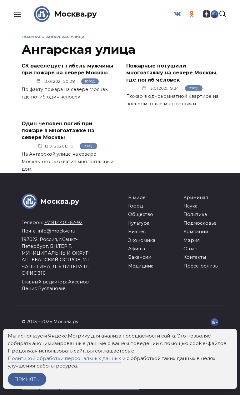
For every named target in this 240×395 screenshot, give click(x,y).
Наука (190, 206)
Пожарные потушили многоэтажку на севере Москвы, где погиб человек (172, 73)
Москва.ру (75, 13)
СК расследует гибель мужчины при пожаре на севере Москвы (67, 69)
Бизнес (137, 231)
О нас (190, 249)
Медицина (140, 266)
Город (90, 81)
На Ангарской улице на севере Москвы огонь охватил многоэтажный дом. (67, 161)
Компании (195, 231)
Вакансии (139, 257)
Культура (138, 223)
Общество (140, 214)
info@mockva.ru (56, 231)
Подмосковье (200, 223)
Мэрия (191, 240)
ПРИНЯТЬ (27, 379)
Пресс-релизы (200, 266)
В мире (137, 197)
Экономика (141, 240)
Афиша (136, 249)
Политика (195, 214)
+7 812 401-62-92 (63, 222)
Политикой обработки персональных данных (64, 358)
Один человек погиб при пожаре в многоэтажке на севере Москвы (58, 130)
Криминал (195, 197)
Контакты (194, 257)
